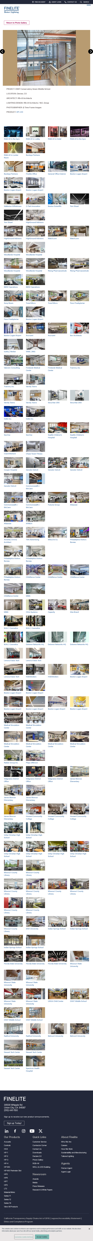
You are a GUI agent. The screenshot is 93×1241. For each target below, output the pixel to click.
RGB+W (36, 1163)
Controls (7, 1145)
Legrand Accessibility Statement (66, 1218)
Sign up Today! (14, 1123)
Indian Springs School (57, 928)
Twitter (40, 1131)
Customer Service (39, 1142)
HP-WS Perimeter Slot (12, 1170)
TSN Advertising (32, 539)
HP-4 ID (19, 112)
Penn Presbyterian (77, 303)
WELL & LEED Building (41, 1167)
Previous (2, 51)
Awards (36, 1179)
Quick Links (39, 1137)
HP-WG (7, 1167)
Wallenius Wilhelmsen (13, 206)
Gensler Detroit (32, 469)
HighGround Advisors (35, 222)
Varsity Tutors (31, 386)
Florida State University (13, 963)
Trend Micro (31, 303)
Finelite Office (31, 173)
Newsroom (39, 1174)
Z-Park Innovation (33, 206)
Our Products (12, 1137)
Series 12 (7, 1199)
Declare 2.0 (37, 1156)
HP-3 (6, 1160)
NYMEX (29, 523)
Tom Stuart (74, 206)
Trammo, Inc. (75, 367)
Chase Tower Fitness (34, 453)
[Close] (89, 1228)
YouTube (32, 1131)
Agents (65, 1163)
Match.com (52, 238)
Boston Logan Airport (78, 173)
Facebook (15, 1131)
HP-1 (6, 1152)
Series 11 (7, 1196)
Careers (64, 1145)
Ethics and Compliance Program (18, 1221)
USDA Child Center (55, 1001)
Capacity (51, 612)
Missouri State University (76, 964)
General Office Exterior (57, 173)
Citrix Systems (32, 612)
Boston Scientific (54, 206)
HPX (6, 1185)
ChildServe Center (33, 577)
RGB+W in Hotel (54, 139)
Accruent (29, 335)
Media (35, 1182)
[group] (46, 71)
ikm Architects (76, 335)
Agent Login (56, 2)
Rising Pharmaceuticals (57, 270)
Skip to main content (8, 6)
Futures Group (54, 504)
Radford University (11, 1036)
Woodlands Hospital (12, 254)
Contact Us (72, 2)
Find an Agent (40, 2)
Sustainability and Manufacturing (73, 1152)
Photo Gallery (38, 1160)
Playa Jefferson (32, 762)
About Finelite (69, 1137)
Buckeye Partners (33, 155)
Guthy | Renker (10, 351)
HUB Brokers (31, 676)
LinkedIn (6, 1131)
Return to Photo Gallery (16, 22)
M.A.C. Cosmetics (11, 628)
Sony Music (8, 303)
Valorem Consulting (12, 367)
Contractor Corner (40, 1145)
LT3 (5, 1188)
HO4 (6, 1149)
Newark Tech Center (12, 1052)
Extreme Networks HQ (35, 644)
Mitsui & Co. (53, 539)
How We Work (67, 1149)
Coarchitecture (10, 453)
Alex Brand (74, 612)
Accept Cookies (42, 1237)
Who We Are (66, 1142)
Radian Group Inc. (11, 762)
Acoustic (7, 1142)
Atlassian (73, 504)
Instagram (23, 1131)
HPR (6, 1178)
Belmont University (55, 1036)
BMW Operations (11, 287)
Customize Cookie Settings (24, 1237)
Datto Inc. (8, 418)
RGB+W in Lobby (33, 139)
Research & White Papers (42, 1190)
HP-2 (6, 1156)
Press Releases (38, 1186)
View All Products (11, 1207)
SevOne (7, 435)
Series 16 (7, 1203)
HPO (6, 1174)
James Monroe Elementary (76, 780)
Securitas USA (54, 402)
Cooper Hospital (10, 469)
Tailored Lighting (67, 1156)
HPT (6, 1181)
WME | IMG (30, 351)
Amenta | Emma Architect (10, 540)
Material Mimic (9, 1192)
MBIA (28, 596)
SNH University (32, 928)
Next (90, 51)
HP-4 (6, 1163)
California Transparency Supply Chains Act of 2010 (26, 1218)
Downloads (37, 1152)
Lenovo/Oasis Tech (11, 660)
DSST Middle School (78, 1001)
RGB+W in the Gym (12, 139)
